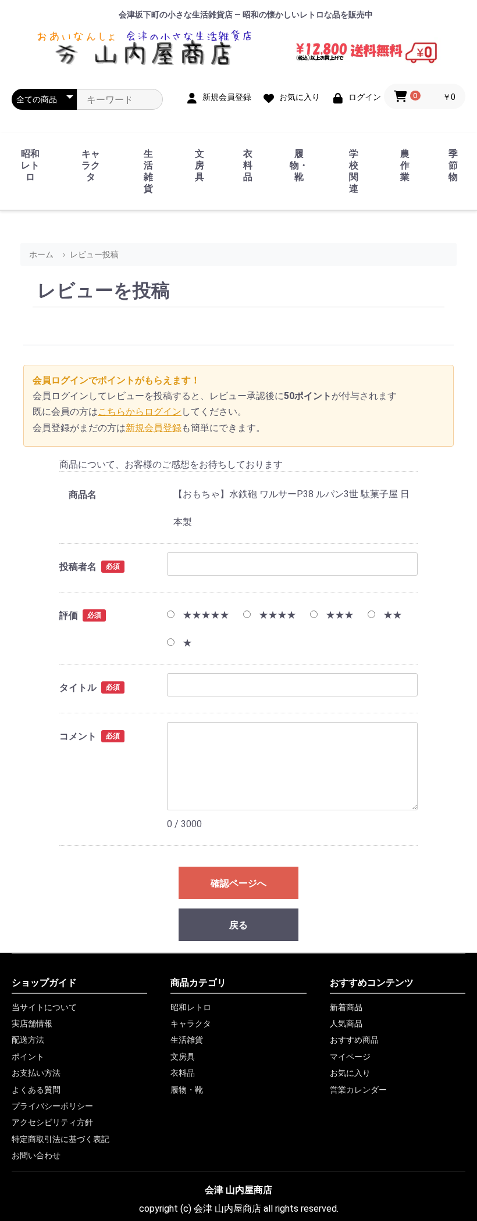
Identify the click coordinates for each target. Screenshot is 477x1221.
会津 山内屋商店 (238, 1189)
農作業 (405, 165)
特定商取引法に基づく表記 (60, 1139)
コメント (78, 736)
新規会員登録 (153, 427)
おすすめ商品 (354, 1039)
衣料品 (247, 165)
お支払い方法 (36, 1073)
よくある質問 (36, 1089)
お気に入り (350, 1073)
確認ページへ (238, 883)
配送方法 (28, 1039)
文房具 (199, 165)
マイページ (350, 1056)
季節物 (453, 165)
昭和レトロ (30, 165)
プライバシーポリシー (52, 1106)
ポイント (28, 1056)
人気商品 (346, 1023)
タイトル (78, 687)
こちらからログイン (139, 411)
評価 (68, 615)
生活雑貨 (148, 171)
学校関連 (353, 171)
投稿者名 (78, 566)
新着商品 (346, 1007)
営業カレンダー (358, 1089)
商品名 (83, 494)
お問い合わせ (36, 1155)
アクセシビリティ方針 (52, 1122)
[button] (424, 96)
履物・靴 (299, 165)
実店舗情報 (32, 1023)
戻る (238, 925)
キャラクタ (90, 165)
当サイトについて (44, 1007)
